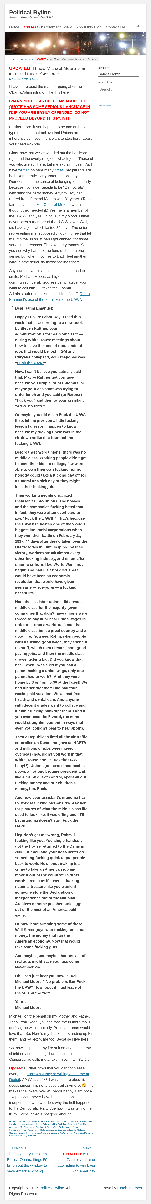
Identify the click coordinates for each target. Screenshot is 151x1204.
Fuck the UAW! (30, 363)
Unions (86, 1124)
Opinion (46, 1124)
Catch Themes (129, 1188)
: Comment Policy (48, 27)
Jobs (72, 1121)
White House (29, 1127)
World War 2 (41, 1127)
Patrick (35, 79)
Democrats (27, 59)
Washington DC (15, 1127)
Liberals (12, 1124)
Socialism (62, 1124)
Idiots (66, 1121)
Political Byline (30, 12)
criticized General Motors (49, 204)
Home (14, 27)
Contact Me (115, 27)
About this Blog (88, 27)
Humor (60, 1121)
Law (84, 1121)
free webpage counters (105, 105)
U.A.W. (79, 1124)
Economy (33, 1121)
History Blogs (26, 1130)
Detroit (25, 1121)
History (53, 1121)
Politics (53, 1124)
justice (54, 1130)
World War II (52, 1127)
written (23, 170)
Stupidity (71, 1124)
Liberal (89, 1121)
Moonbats (30, 1124)
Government (43, 1121)
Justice (78, 1121)
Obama (38, 1124)
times (59, 170)
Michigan (21, 1124)
